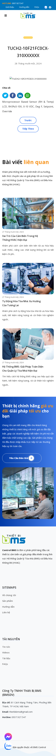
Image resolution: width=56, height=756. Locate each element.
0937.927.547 (17, 3)
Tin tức (6, 646)
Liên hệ (6, 612)
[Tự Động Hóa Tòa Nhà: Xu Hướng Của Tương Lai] (28, 278)
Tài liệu (6, 658)
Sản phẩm (7, 600)
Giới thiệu (10, 7)
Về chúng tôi (9, 595)
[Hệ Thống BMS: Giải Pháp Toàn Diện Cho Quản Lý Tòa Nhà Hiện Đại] (28, 344)
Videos (6, 652)
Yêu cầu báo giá (19, 458)
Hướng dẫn (24, 7)
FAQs (36, 7)
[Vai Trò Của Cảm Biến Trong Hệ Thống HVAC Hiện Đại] (28, 213)
